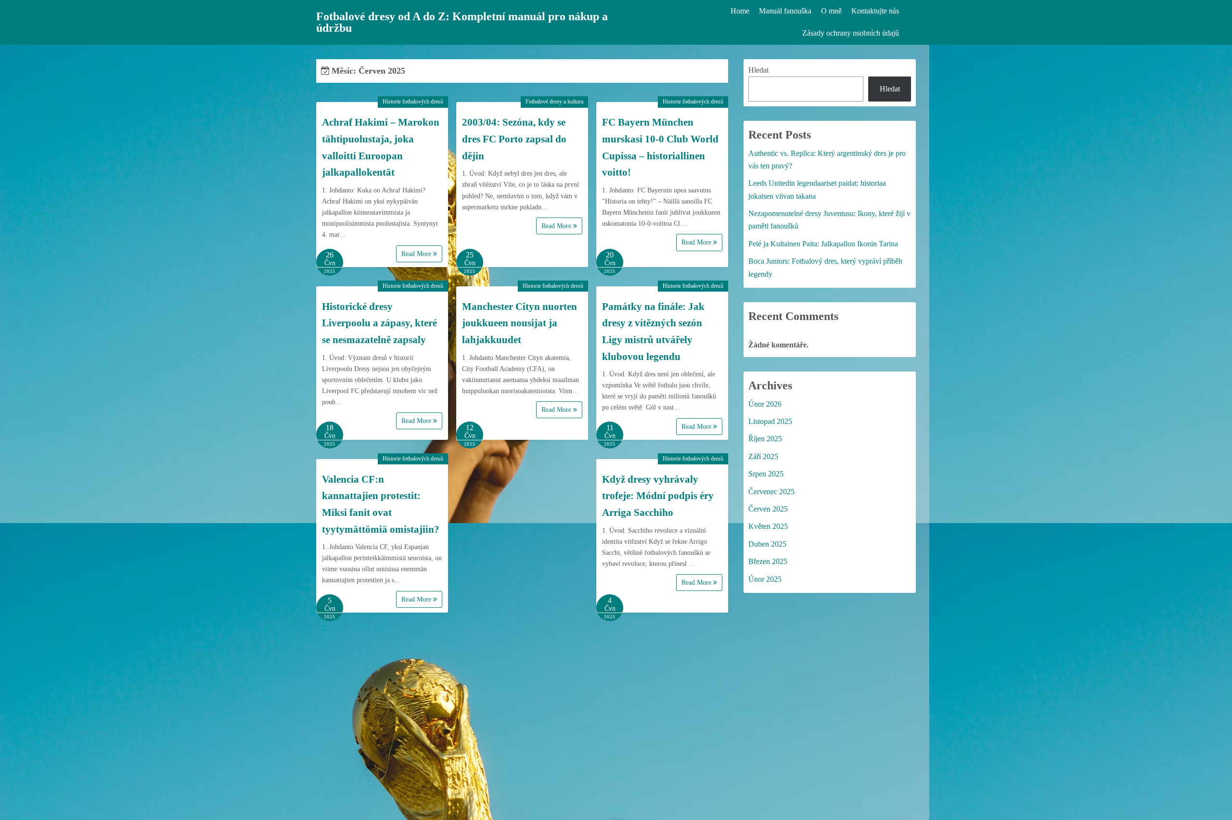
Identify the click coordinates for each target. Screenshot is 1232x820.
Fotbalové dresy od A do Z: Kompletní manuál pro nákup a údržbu (462, 22)
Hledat (758, 70)
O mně (831, 11)
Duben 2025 (767, 544)
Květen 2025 (768, 526)
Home (740, 11)
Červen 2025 (768, 509)
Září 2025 (763, 456)
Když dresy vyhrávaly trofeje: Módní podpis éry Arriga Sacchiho (658, 496)
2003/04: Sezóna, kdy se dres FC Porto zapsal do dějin (514, 138)
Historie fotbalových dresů (413, 101)
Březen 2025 (767, 561)
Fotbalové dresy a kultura (554, 101)
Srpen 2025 (765, 474)
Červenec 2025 (771, 491)
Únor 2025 (765, 579)
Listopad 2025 (770, 421)
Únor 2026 (765, 404)
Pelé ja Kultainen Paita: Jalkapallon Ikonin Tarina (823, 244)
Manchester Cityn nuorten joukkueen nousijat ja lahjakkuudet (519, 323)
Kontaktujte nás (875, 11)
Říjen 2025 (765, 439)
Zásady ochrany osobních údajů (850, 33)
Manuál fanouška (785, 11)
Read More (417, 253)
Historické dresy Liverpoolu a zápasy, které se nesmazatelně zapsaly (379, 323)
